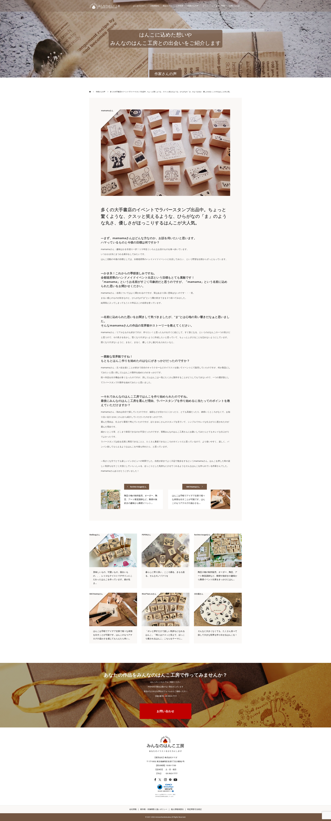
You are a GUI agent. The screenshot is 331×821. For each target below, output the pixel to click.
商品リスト (167, 6)
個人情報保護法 (177, 809)
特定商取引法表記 (194, 809)
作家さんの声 (192, 6)
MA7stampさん (193, 486)
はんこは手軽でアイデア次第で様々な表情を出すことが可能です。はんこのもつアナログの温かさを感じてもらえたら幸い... (112, 635)
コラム (205, 6)
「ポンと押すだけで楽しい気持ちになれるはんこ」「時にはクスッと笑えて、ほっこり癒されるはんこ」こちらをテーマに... (165, 635)
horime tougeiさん (138, 486)
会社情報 (133, 809)
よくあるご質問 (218, 6)
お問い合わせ (234, 6)
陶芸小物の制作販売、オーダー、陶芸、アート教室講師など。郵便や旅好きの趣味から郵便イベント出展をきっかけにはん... (217, 576)
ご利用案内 (154, 6)
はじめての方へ (139, 6)
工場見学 (179, 6)
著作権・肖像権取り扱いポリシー (153, 809)
